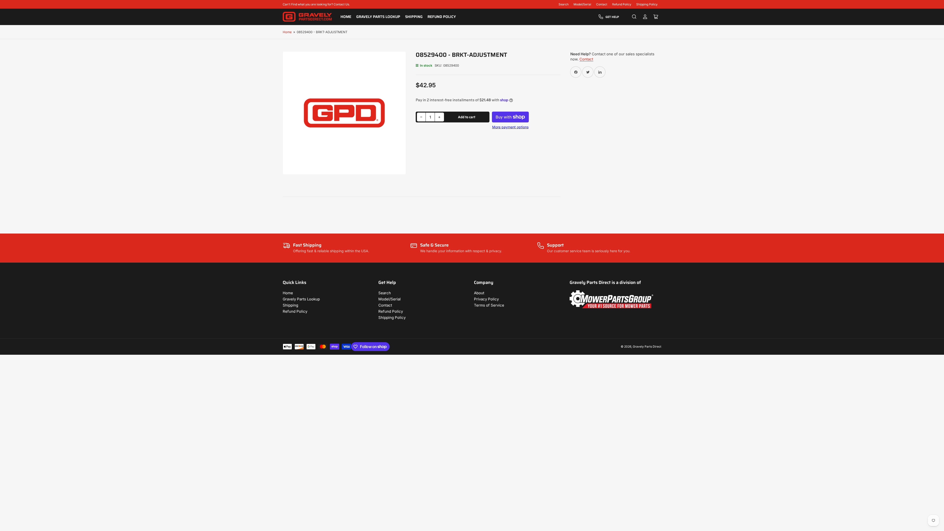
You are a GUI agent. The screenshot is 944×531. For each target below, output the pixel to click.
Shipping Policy (647, 4)
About (479, 293)
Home (345, 17)
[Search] (634, 16)
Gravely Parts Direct (647, 346)
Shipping (414, 17)
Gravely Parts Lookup (378, 17)
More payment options (510, 127)
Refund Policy (621, 4)
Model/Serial (582, 4)
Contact (601, 4)
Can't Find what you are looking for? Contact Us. (316, 4)
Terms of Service (489, 305)
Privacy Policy (486, 299)
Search (564, 4)
